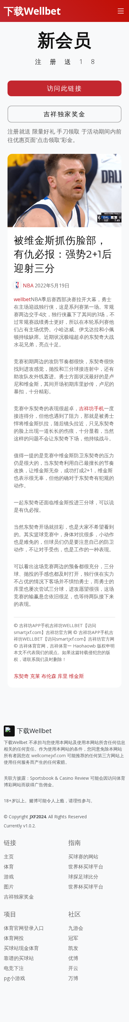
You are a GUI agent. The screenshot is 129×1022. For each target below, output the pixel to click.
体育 (9, 866)
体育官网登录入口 (24, 928)
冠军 (73, 938)
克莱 (35, 676)
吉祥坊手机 (91, 408)
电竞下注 (14, 968)
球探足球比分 (83, 876)
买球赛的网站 (83, 856)
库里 (63, 676)
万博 (73, 978)
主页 (9, 856)
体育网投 (14, 938)
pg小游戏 (14, 978)
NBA (28, 285)
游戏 (9, 876)
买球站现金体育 (21, 948)
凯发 (73, 948)
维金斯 (76, 676)
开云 (73, 968)
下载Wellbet (32, 11)
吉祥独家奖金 (65, 114)
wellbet (22, 299)
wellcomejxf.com (48, 755)
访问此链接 (64, 88)
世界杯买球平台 (85, 866)
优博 (73, 958)
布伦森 (48, 676)
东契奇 (21, 676)
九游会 (75, 928)
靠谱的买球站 (19, 958)
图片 (9, 886)
